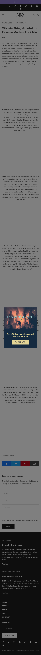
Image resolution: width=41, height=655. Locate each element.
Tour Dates (20, 342)
